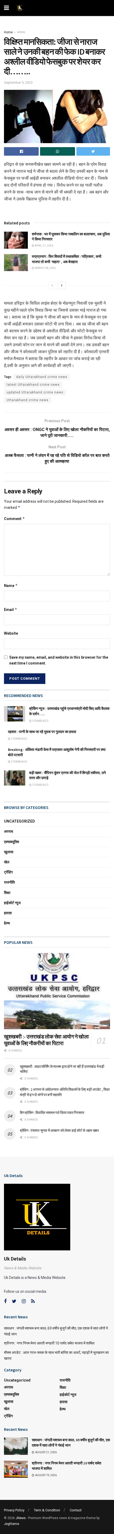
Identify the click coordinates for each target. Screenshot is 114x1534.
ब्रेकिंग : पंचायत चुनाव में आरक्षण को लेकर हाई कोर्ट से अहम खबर (59, 1130)
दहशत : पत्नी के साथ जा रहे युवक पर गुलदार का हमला (42, 731)
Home (8, 32)
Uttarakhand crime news (28, 400)
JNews (21, 1518)
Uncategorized (19, 821)
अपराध (21, 32)
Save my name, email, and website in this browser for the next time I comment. (58, 660)
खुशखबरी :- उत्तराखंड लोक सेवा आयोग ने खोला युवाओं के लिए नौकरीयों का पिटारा (46, 1039)
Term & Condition (47, 1510)
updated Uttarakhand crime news (35, 392)
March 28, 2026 (45, 268)
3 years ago (40, 720)
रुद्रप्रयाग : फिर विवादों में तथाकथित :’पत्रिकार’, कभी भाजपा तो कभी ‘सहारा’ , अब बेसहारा (66, 259)
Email (10, 609)
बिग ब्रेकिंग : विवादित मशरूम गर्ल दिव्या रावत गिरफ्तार (52, 1112)
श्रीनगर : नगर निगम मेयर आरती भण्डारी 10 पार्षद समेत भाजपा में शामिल (49, 1343)
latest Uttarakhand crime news (33, 384)
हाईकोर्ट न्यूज (12, 903)
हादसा (8, 913)
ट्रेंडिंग (8, 872)
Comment (14, 518)
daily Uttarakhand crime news (41, 377)
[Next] (62, 285)
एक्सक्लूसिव (11, 842)
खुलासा (8, 852)
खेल (6, 862)
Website (11, 633)
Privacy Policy (14, 1510)
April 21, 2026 (43, 245)
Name (11, 585)
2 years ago (18, 738)
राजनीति (9, 882)
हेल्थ (7, 923)
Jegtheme (11, 1524)
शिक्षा (7, 893)
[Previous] (52, 285)
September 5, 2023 (18, 82)
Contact (76, 1510)
